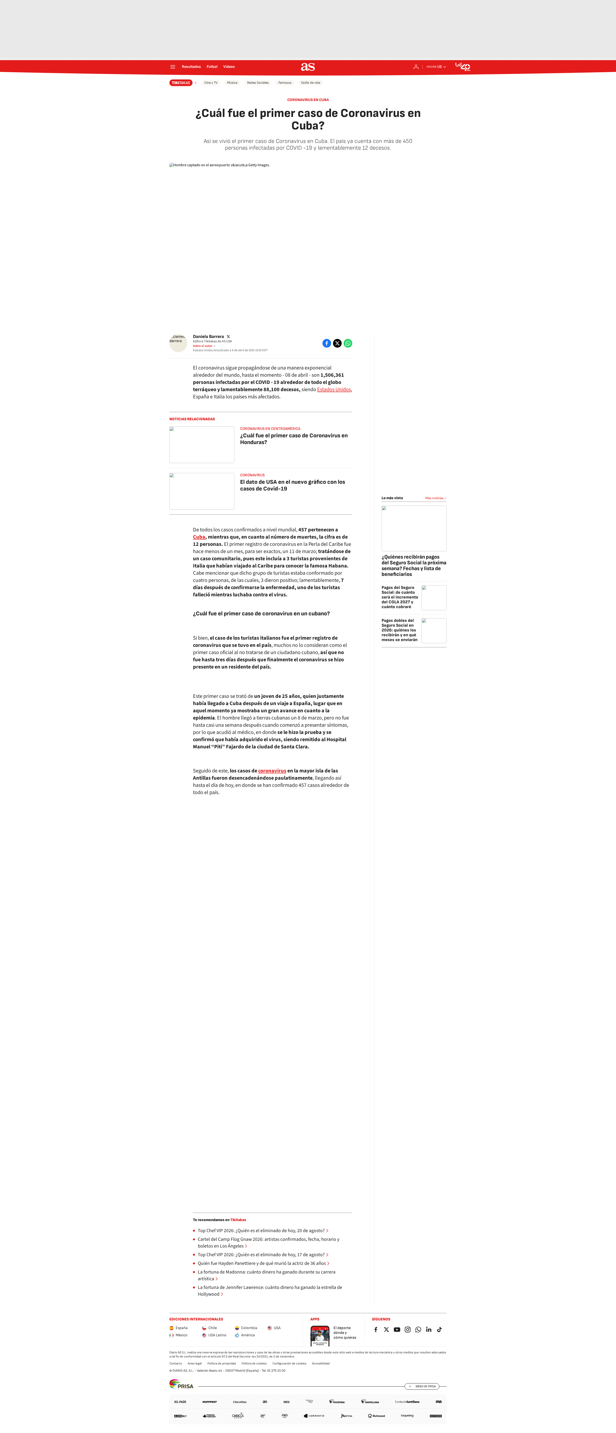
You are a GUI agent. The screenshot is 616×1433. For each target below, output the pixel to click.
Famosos (285, 83)
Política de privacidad (221, 1363)
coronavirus (272, 771)
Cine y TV (211, 83)
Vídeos (229, 67)
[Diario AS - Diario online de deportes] (308, 67)
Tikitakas (238, 1220)
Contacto (175, 1363)
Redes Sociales (258, 83)
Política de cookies (254, 1363)
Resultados (191, 67)
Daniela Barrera (208, 336)
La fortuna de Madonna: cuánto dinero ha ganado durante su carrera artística (266, 1275)
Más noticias (434, 498)
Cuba (199, 537)
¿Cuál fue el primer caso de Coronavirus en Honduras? (294, 439)
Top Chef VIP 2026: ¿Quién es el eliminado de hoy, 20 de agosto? (261, 1230)
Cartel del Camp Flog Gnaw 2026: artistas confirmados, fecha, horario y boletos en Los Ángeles (268, 1242)
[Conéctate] (416, 67)
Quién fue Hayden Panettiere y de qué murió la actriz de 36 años (262, 1263)
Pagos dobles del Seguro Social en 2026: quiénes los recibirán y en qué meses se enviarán (399, 630)
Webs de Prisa (426, 1386)
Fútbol (212, 67)
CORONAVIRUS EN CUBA (308, 100)
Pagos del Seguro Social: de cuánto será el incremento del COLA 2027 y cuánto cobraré (400, 597)
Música (232, 83)
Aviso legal (195, 1363)
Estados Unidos (334, 389)
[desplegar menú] (172, 67)
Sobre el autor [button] (202, 346)
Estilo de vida (310, 83)
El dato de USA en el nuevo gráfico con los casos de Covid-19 (292, 485)
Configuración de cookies (289, 1363)
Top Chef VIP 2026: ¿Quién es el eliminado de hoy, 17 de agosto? (261, 1254)
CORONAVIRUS (252, 475)
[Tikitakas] (183, 82)
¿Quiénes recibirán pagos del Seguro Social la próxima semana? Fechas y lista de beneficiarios (414, 566)
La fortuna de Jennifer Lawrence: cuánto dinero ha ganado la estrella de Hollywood (270, 1291)
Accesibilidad (321, 1363)
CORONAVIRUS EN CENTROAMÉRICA (270, 429)
